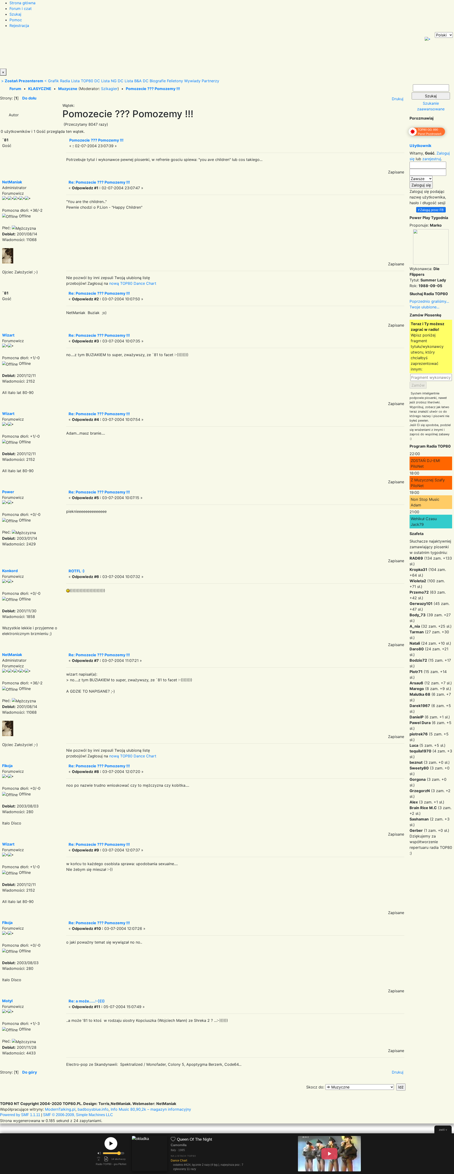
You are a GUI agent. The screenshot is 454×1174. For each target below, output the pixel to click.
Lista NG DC (112, 80)
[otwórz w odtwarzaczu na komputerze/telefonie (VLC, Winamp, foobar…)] (106, 1159)
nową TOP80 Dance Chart (132, 283)
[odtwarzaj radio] (111, 1143)
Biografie (158, 80)
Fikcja (7, 765)
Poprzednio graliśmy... (429, 301)
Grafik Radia (59, 80)
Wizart (8, 335)
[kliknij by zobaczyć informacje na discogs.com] (149, 1154)
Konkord (10, 570)
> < (24, 80)
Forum (15, 88)
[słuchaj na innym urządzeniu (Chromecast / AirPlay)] (99, 1159)
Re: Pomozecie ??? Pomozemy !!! (99, 182)
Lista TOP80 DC (85, 80)
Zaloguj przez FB (431, 209)
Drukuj (397, 98)
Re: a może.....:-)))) (87, 1001)
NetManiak (12, 182)
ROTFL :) (77, 571)
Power (8, 491)
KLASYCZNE (39, 88)
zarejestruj (431, 158)
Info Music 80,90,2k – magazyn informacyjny (151, 1109)
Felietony (175, 80)
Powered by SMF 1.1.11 (20, 1115)
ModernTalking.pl (60, 1109)
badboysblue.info (93, 1109)
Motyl (7, 1000)
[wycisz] (99, 1153)
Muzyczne (67, 88)
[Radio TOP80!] (110, 50)
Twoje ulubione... (424, 307)
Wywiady (192, 80)
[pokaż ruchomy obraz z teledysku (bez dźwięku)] (329, 1153)
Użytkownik (420, 145)
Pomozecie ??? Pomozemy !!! (153, 88)
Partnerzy (210, 80)
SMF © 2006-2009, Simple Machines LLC (78, 1115)
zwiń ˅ (443, 1129)
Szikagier (109, 88)
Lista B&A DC (136, 80)
